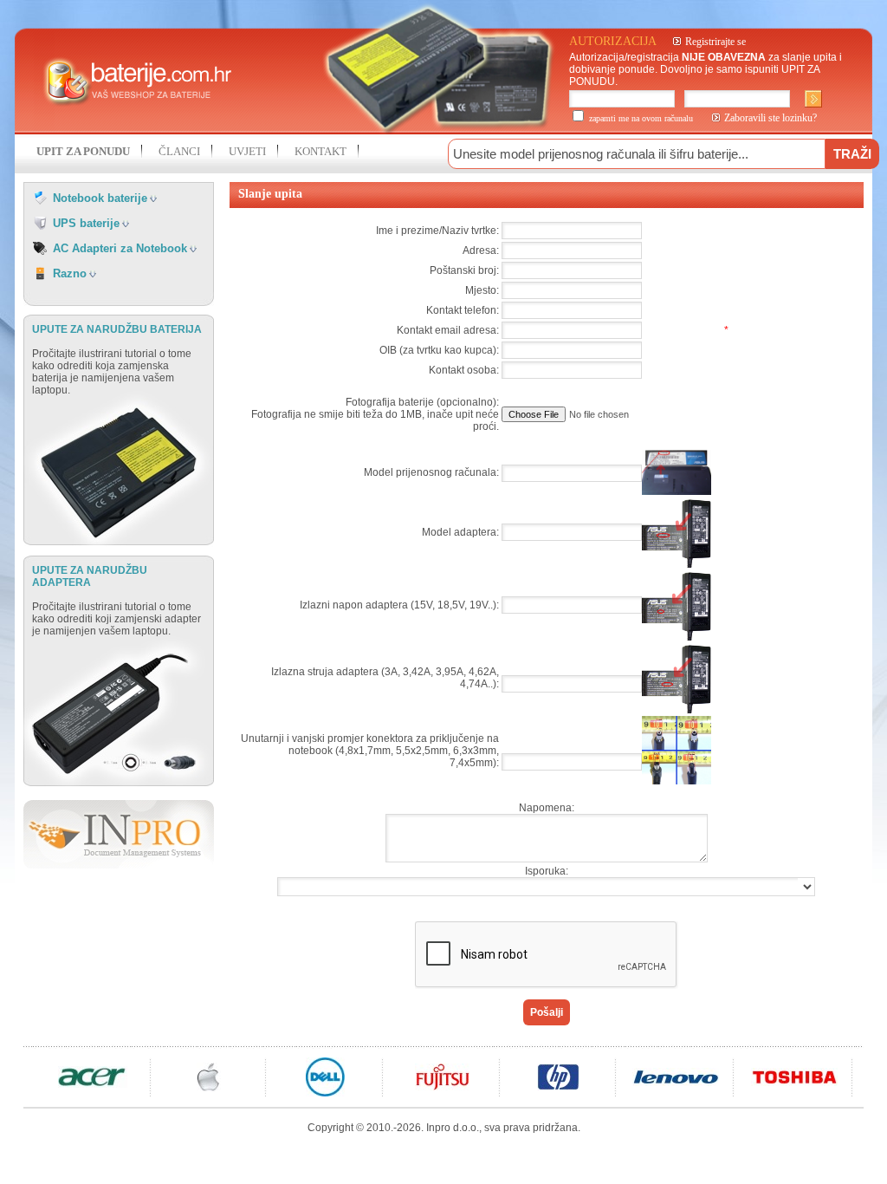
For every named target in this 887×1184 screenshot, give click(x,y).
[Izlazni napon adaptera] (676, 637)
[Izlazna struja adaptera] (676, 710)
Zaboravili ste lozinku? (770, 118)
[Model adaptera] (676, 564)
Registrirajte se (715, 42)
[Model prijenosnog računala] (676, 491)
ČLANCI (179, 151)
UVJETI (247, 151)
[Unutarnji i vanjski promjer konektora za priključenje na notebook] (676, 781)
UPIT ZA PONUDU (83, 151)
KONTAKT (320, 151)
